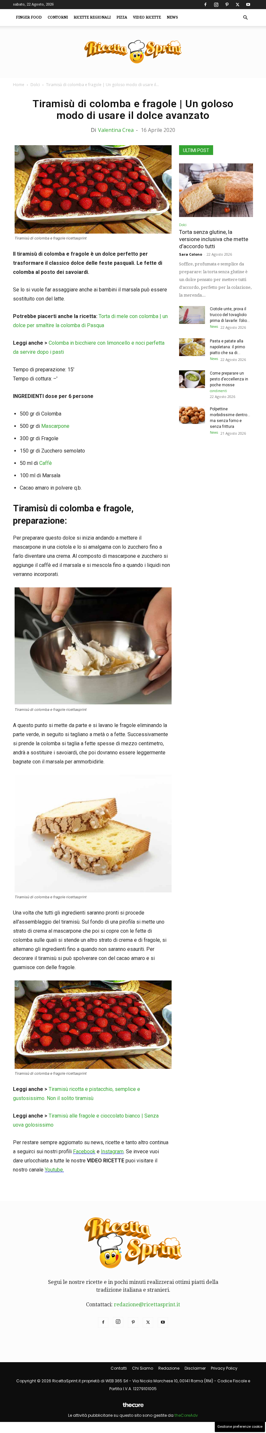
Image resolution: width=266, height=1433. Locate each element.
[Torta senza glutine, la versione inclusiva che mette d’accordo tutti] (216, 190)
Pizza (121, 17)
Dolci (35, 84)
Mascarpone (55, 426)
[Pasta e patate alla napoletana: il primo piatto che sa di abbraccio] (192, 347)
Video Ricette (147, 17)
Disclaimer (195, 1368)
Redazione (168, 1368)
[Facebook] (205, 4)
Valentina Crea (116, 130)
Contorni (58, 17)
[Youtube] (248, 4)
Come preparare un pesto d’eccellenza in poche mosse (229, 379)
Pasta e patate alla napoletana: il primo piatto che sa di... (227, 347)
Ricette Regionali (92, 17)
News (172, 17)
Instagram (112, 1151)
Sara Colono (190, 254)
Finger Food (29, 17)
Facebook (84, 1151)
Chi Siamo (142, 1368)
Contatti (119, 1368)
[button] (245, 17)
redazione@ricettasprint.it (147, 1304)
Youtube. (54, 1170)
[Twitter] (237, 4)
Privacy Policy (224, 1368)
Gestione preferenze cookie (239, 1427)
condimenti (218, 390)
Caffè (45, 463)
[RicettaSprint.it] (133, 52)
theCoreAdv (186, 1415)
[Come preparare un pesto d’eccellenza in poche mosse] (192, 379)
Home (18, 84)
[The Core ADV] (133, 1407)
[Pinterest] (227, 4)
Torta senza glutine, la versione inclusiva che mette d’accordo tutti (213, 239)
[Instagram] (216, 4)
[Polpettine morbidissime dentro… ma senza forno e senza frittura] (192, 415)
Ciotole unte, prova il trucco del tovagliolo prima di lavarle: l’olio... (230, 315)
